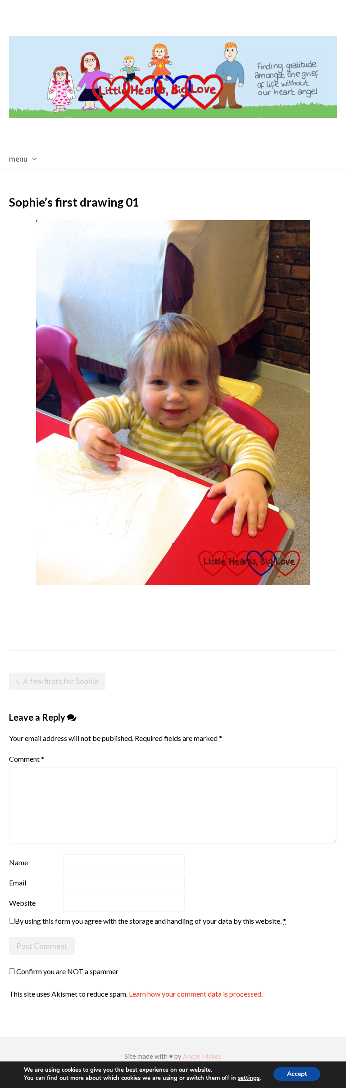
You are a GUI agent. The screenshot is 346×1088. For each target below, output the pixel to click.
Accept (297, 1074)
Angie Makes (202, 1056)
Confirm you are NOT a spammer (66, 971)
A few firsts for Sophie (60, 681)
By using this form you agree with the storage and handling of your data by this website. (150, 920)
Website (22, 902)
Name (18, 862)
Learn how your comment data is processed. (196, 993)
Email (17, 882)
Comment (26, 758)
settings (249, 1078)
